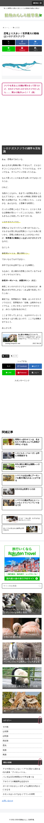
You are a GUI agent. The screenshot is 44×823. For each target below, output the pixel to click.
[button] (35, 49)
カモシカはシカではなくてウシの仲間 (19, 794)
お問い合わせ (7, 801)
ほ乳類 (6, 356)
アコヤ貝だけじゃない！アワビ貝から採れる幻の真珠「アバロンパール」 (21, 770)
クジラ (15, 356)
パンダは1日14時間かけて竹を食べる (18, 777)
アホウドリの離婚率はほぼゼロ (16, 781)
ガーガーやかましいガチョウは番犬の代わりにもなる (21, 787)
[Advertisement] (22, 121)
